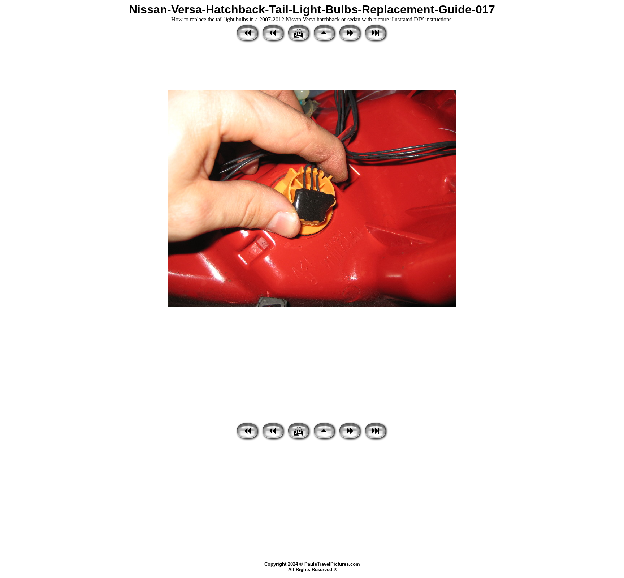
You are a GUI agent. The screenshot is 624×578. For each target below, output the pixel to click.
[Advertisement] (312, 67)
